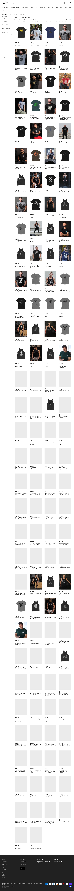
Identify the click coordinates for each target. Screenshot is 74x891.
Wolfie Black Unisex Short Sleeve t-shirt (21, 568)
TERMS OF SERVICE (39, 883)
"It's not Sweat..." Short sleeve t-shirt (20, 241)
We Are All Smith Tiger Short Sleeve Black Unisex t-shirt (65, 519)
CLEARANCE (42, 7)
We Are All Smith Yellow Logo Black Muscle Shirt (20, 594)
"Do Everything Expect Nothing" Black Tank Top (50, 417)
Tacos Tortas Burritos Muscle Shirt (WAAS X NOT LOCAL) (64, 443)
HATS (37, 7)
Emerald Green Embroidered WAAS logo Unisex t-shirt (64, 366)
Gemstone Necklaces (6, 24)
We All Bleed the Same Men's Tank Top (49, 265)
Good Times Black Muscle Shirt (35, 366)
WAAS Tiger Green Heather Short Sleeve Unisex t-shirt (49, 519)
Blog (3, 54)
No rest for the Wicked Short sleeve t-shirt (20, 217)
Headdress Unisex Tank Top (50, 341)
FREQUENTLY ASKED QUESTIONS (7, 883)
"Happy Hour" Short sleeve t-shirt (20, 93)
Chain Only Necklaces (6, 19)
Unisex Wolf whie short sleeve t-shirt (64, 568)
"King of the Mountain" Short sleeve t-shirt (35, 44)
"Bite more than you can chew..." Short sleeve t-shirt (35, 266)
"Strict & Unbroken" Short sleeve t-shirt (34, 93)
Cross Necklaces (5, 23)
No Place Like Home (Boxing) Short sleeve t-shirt (35, 417)
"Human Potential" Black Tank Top (35, 241)
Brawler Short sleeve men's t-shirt (34, 69)
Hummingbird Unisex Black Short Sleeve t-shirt (65, 241)
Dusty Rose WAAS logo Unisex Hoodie (20, 468)
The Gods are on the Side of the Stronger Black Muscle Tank (35, 392)
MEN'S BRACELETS (24, 7)
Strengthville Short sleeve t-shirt (36, 291)
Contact (3, 57)
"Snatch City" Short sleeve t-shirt (63, 341)
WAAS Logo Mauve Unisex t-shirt (49, 468)
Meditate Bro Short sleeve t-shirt (50, 316)
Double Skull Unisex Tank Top (35, 341)
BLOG (53, 7)
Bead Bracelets (5, 32)
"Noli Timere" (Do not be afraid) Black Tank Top (20, 265)
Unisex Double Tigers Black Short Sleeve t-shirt (65, 544)
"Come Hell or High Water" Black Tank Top (50, 291)
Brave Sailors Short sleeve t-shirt (21, 69)
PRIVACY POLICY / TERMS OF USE (24, 883)
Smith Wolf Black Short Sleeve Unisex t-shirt (20, 391)
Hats (3, 48)
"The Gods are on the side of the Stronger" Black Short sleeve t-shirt (65, 118)
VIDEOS (48, 7)
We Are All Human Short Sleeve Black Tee (64, 168)
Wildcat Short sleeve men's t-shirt (34, 217)
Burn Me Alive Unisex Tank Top (49, 366)
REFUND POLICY (4, 884)
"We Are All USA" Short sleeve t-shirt (64, 143)
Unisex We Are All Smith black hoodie (20, 442)
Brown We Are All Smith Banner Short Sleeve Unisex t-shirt (35, 569)
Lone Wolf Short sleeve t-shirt (50, 44)
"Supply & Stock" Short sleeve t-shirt (50, 143)
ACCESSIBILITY (32, 883)
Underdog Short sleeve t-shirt (50, 69)
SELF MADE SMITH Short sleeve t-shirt (21, 44)
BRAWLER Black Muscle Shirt (20, 417)
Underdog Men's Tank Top (21, 191)
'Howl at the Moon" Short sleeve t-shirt (65, 265)
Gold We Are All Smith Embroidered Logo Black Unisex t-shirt (35, 519)
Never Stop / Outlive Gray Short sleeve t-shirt (36, 316)
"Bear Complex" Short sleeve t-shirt (20, 168)
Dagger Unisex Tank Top (20, 340)
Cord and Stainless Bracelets (7, 34)
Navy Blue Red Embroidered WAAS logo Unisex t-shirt (64, 469)
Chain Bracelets (5, 31)
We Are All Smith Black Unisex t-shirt (64, 417)
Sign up (22, 868)
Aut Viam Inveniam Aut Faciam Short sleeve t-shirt (50, 118)
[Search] (63, 3)
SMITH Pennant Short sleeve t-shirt (64, 44)
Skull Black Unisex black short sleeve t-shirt (20, 544)
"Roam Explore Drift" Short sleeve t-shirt (34, 118)
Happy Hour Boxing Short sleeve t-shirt (21, 291)
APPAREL (32, 7)
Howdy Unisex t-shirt (49, 567)
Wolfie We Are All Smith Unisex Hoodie (50, 544)
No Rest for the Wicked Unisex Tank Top (20, 366)
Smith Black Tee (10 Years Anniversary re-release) (35, 143)
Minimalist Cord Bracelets (6, 35)
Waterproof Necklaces (6, 18)
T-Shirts (3, 42)
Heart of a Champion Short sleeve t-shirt (20, 118)
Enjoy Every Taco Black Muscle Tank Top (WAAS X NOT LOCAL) (36, 443)
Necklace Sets (4, 21)
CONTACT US (16, 883)
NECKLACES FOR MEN (14, 7)
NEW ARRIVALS (5, 7)
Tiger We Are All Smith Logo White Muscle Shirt (50, 494)
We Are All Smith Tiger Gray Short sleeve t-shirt (35, 494)
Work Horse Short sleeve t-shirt (50, 168)
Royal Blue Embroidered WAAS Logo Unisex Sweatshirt (20, 519)
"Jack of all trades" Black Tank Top (50, 216)
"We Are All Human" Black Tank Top (36, 192)
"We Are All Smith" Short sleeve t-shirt (35, 168)
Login (66, 7)
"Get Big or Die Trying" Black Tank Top (50, 391)
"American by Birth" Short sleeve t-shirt (65, 316)
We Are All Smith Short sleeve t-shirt (20, 143)
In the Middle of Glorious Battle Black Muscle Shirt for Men (64, 392)
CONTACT (4, 10)
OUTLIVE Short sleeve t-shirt (50, 93)
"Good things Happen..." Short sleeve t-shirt (64, 93)
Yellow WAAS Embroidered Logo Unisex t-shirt (36, 469)
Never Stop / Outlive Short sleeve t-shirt (49, 192)
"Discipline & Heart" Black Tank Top (65, 192)
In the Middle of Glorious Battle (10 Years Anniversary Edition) (20, 316)
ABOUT (60, 7)
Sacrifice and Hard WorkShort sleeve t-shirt (64, 291)
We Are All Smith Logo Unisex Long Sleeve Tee (64, 494)
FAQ (57, 7)
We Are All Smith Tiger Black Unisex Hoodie (50, 442)
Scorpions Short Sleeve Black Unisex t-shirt (35, 544)
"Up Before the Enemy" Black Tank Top (64, 217)
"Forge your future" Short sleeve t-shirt (63, 69)
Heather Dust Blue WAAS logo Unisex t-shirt (21, 494)
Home (15, 14)
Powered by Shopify (5, 887)
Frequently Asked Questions (7, 55)
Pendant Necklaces (5, 16)
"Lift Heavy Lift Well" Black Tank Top (49, 241)
